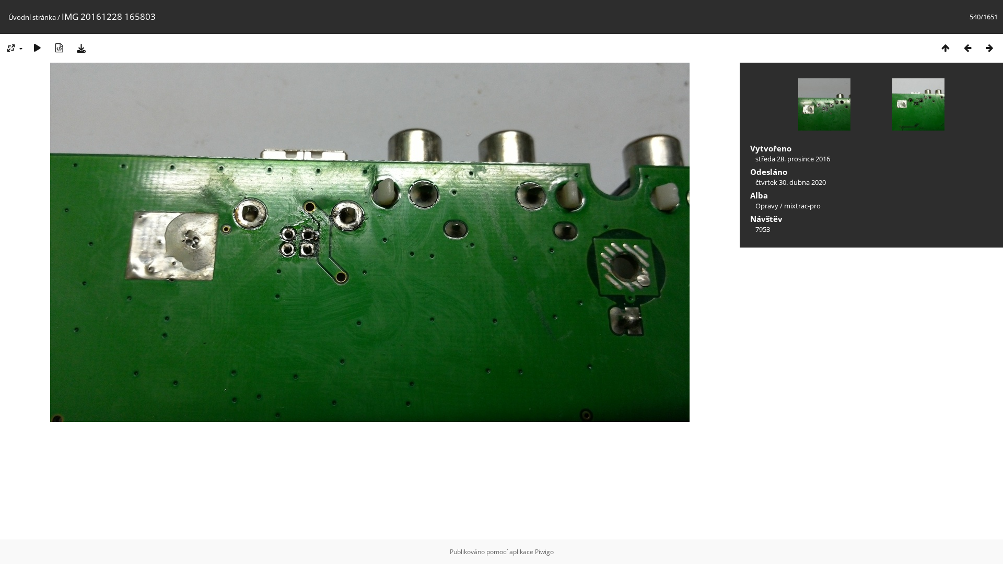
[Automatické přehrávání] (37, 48)
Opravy (766, 205)
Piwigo (544, 551)
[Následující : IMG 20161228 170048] (989, 48)
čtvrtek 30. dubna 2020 (790, 182)
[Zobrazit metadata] (59, 48)
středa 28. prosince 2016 (792, 158)
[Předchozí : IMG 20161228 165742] (967, 48)
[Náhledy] (946, 48)
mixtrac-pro (802, 205)
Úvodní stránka (32, 17)
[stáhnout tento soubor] (81, 48)
